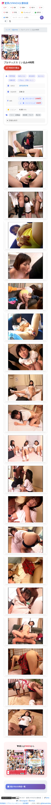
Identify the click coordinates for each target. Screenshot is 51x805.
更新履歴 (26, 803)
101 (32, 7)
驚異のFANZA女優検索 (16, 3)
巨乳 (15, 12)
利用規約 (3, 803)
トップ (8, 30)
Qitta (47, 798)
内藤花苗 (12, 80)
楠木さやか (22, 76)
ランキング (27, 12)
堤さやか (15, 30)
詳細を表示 (13, 120)
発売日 (39, 12)
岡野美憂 (12, 76)
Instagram (24, 801)
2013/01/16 (23, 86)
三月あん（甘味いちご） (26, 80)
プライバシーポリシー (14, 803)
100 (6, 12)
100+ (23, 7)
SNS (6, 17)
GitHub (32, 801)
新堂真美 (32, 76)
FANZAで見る (14, 68)
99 (15, 7)
